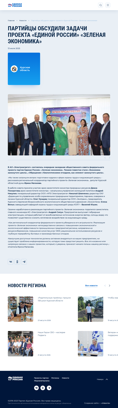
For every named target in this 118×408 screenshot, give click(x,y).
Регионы (55, 378)
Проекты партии (41, 378)
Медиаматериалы (42, 381)
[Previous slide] (105, 158)
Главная (11, 21)
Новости (23, 21)
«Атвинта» (105, 403)
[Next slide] (109, 158)
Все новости (91, 285)
